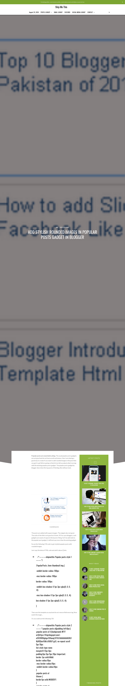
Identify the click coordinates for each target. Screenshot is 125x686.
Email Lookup (58, 12)
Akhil (57, 227)
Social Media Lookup (78, 12)
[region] (22, 674)
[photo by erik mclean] (94, 473)
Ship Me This (61, 7)
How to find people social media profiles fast (94, 530)
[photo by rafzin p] (94, 496)
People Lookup (45, 12)
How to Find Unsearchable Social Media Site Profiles (97, 602)
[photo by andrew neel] (94, 519)
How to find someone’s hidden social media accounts (94, 553)
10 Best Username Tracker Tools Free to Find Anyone (94, 484)
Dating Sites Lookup (64, 227)
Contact (90, 12)
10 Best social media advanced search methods (97, 618)
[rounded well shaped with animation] (54, 509)
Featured (67, 12)
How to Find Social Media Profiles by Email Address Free (94, 507)
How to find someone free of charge (97, 610)
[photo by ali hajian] (94, 543)
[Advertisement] (54, 482)
